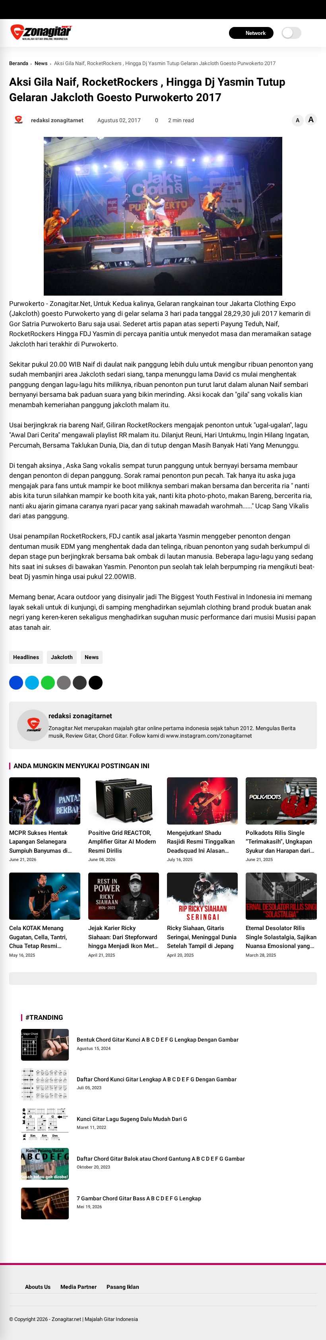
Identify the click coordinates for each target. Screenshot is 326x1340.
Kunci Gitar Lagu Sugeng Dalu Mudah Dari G (132, 1119)
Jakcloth (62, 657)
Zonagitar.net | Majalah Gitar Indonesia (95, 1319)
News (41, 63)
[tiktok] (61, 9)
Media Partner (78, 1287)
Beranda (18, 63)
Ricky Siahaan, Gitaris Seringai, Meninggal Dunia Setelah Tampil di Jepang (202, 937)
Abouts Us (37, 1287)
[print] (64, 683)
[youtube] (49, 9)
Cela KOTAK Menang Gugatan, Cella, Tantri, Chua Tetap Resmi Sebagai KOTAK (38, 938)
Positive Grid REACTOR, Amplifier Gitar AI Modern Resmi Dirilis (122, 841)
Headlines (26, 657)
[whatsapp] (48, 683)
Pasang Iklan (123, 1287)
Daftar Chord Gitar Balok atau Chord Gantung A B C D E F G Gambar (161, 1158)
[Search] (314, 10)
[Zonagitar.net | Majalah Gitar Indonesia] (41, 39)
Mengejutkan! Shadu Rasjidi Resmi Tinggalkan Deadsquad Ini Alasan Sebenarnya (201, 842)
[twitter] (25, 9)
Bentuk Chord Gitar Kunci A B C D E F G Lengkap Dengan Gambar (158, 1039)
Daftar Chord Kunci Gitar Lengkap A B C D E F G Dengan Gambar (157, 1079)
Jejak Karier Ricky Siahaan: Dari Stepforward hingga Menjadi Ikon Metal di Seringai (123, 938)
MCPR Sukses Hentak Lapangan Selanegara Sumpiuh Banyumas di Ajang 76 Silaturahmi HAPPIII (38, 842)
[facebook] (13, 9)
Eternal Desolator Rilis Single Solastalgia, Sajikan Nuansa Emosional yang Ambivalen (281, 938)
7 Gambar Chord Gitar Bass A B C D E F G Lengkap (139, 1198)
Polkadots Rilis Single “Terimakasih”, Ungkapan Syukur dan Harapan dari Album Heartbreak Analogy (279, 842)
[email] (80, 683)
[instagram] (37, 9)
